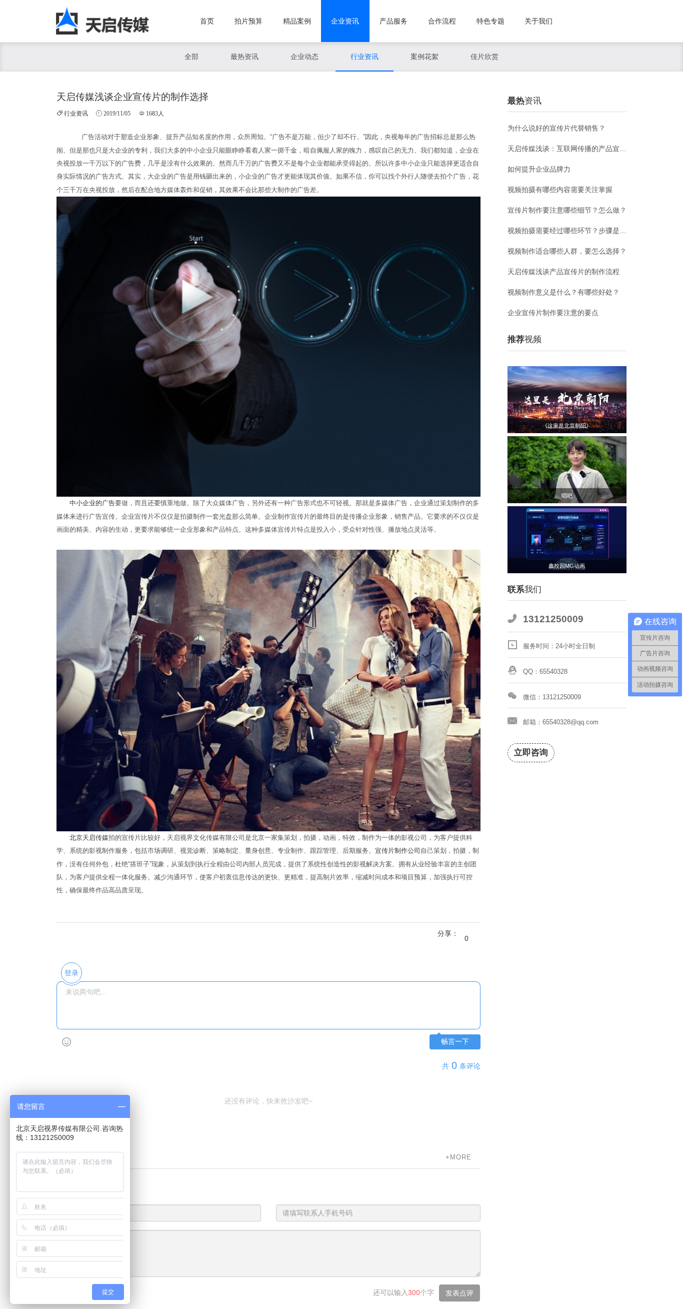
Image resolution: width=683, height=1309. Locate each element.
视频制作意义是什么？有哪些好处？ (564, 292)
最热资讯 (244, 57)
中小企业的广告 (92, 503)
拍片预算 (248, 21)
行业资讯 (364, 57)
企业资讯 (345, 21)
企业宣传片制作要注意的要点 (553, 313)
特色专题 (490, 21)
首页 (207, 21)
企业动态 (304, 57)
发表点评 (460, 1293)
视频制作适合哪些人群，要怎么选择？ (567, 251)
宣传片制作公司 (397, 850)
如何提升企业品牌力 (539, 169)
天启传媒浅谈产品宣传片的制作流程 (564, 272)
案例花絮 (424, 57)
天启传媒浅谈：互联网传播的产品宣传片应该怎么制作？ (567, 149)
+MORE (459, 1157)
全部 (191, 57)
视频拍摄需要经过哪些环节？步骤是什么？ (567, 231)
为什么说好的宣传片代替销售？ (557, 128)
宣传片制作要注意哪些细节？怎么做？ (567, 210)
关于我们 (538, 21)
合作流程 (442, 21)
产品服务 (394, 21)
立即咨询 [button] (531, 752)
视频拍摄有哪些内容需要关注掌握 (560, 190)
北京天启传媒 (89, 837)
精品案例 (297, 21)
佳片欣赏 (484, 57)
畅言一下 (455, 1041)
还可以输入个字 (403, 1292)
